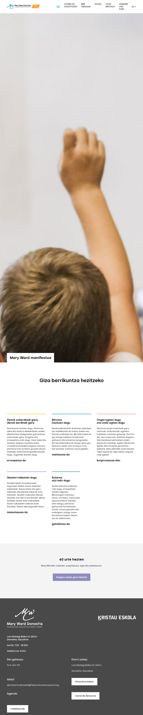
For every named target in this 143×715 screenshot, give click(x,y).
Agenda (12, 693)
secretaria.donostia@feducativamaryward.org (33, 685)
